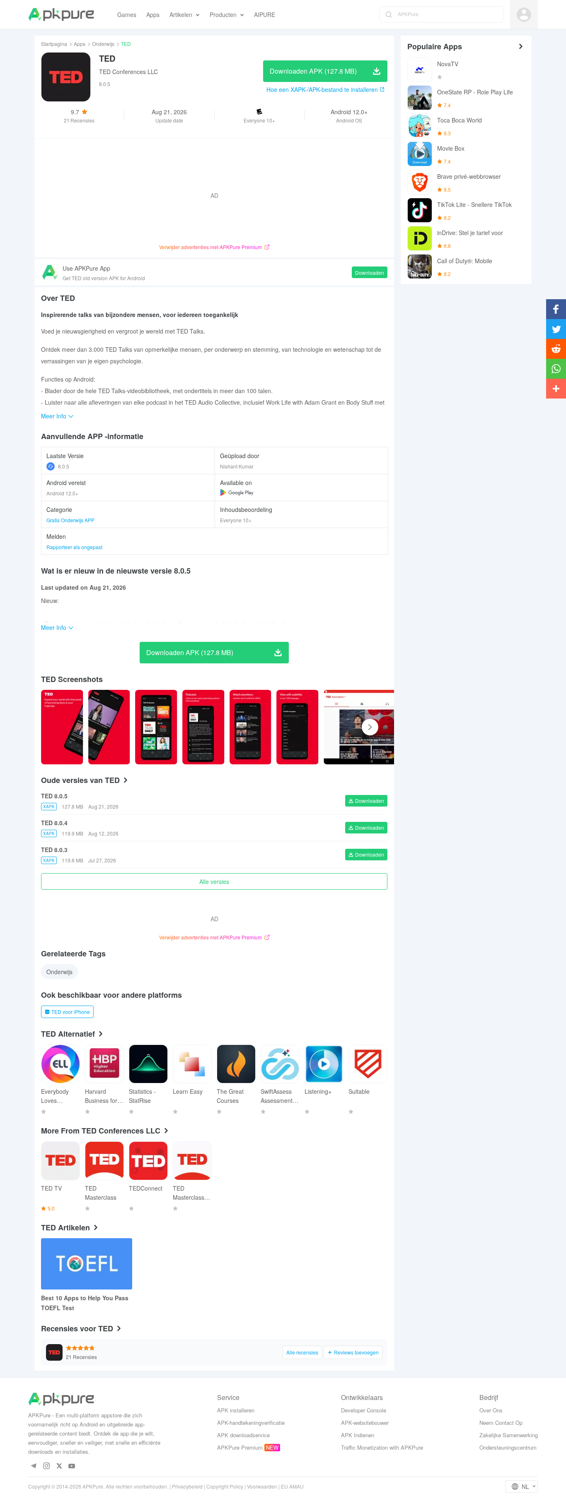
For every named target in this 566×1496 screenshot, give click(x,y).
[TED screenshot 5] (297, 727)
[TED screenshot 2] (156, 727)
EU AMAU (292, 1486)
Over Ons (491, 1410)
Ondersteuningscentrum (508, 1447)
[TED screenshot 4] (251, 727)
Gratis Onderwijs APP (70, 519)
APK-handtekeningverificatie (251, 1422)
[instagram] (46, 1466)
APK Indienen (357, 1435)
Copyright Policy (224, 1486)
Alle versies (214, 881)
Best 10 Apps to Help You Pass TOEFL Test (84, 1303)
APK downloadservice (243, 1435)
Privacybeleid (187, 1486)
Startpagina (54, 43)
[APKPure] (61, 14)
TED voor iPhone (70, 1011)
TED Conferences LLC (128, 71)
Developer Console (363, 1410)
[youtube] (72, 1466)
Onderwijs (103, 43)
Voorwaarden (262, 1486)
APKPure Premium (240, 1447)
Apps (79, 43)
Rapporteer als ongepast (74, 546)
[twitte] (59, 1466)
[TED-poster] (62, 727)
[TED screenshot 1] (109, 727)
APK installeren (235, 1410)
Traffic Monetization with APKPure (382, 1447)
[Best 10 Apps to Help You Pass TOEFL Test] (86, 1263)
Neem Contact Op (500, 1422)
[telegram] (33, 1466)
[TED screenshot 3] (203, 727)
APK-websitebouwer (365, 1422)
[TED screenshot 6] (387, 727)
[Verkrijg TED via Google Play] (237, 492)
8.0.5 (63, 466)
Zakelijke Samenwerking (508, 1435)
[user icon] (524, 14)
